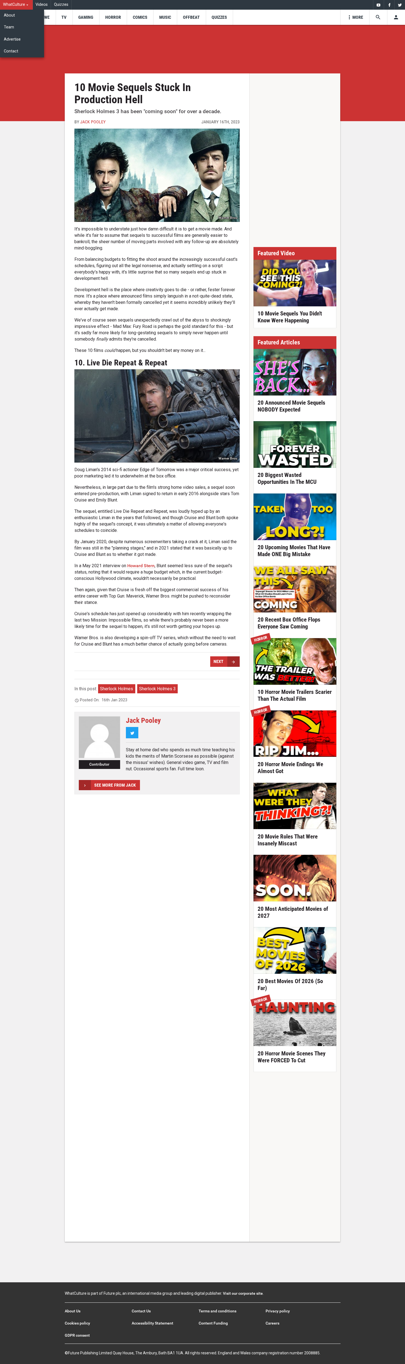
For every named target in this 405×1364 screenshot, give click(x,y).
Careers (272, 1323)
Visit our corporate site (243, 1293)
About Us (72, 1311)
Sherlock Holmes (116, 688)
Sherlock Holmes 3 (157, 688)
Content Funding (213, 1323)
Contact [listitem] (11, 51)
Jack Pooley (93, 121)
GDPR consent (77, 1335)
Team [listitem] (9, 27)
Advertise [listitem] (12, 39)
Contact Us (141, 1311)
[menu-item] (45, 17)
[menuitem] (16, 5)
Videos (42, 4)
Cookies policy (77, 1323)
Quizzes (61, 4)
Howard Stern (141, 565)
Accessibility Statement (152, 1323)
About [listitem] (9, 15)
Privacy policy (278, 1311)
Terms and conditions (217, 1311)
